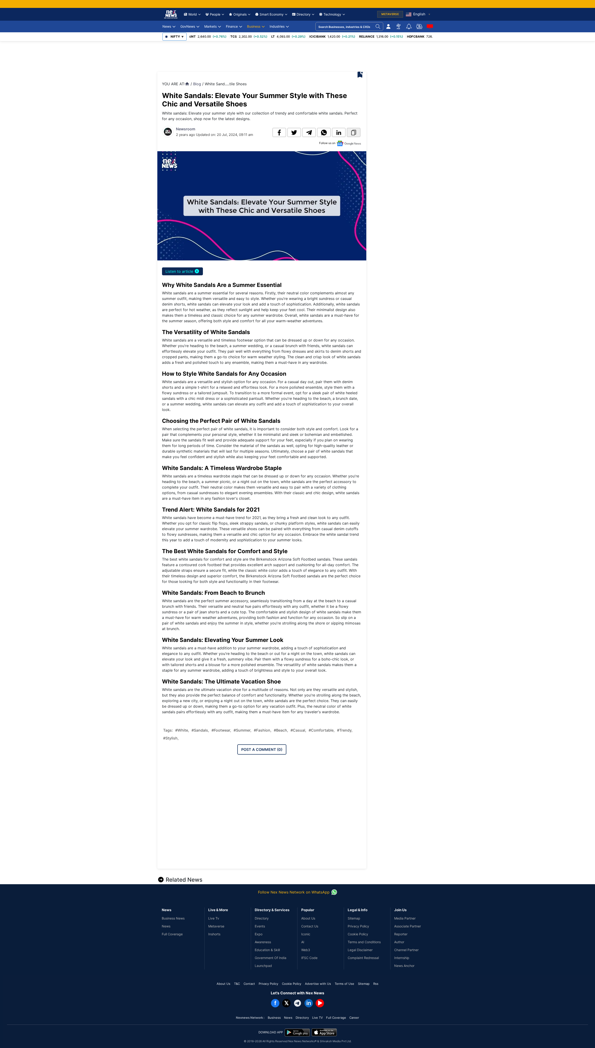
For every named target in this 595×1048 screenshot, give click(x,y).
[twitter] (294, 132)
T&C (237, 984)
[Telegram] (297, 1003)
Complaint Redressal (363, 958)
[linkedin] (339, 132)
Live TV (317, 1017)
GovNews (187, 26)
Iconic (305, 934)
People (215, 14)
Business (253, 26)
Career (354, 1017)
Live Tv (213, 918)
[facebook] (279, 132)
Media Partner (405, 918)
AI (302, 942)
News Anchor (404, 966)
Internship (401, 958)
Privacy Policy (358, 926)
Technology (332, 14)
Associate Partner (407, 926)
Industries (277, 26)
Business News (173, 918)
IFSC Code (309, 958)
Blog (197, 84)
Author (399, 942)
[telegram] (309, 132)
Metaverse (216, 926)
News (166, 26)
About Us (308, 918)
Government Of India (270, 958)
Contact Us (309, 926)
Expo (258, 934)
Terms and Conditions (364, 942)
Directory (304, 14)
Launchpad (263, 966)
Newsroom (185, 129)
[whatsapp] (324, 132)
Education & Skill (267, 950)
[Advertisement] (242, 55)
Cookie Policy (358, 934)
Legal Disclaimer (360, 950)
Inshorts (214, 934)
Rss (375, 984)
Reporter (400, 934)
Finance (232, 26)
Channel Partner (406, 950)
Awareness (263, 942)
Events (260, 926)
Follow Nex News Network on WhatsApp (294, 892)
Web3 (305, 950)
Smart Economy (272, 14)
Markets (210, 26)
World (192, 14)
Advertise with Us (318, 984)
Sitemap (354, 918)
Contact (249, 984)
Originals (240, 14)
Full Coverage (172, 934)
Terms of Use (344, 984)
